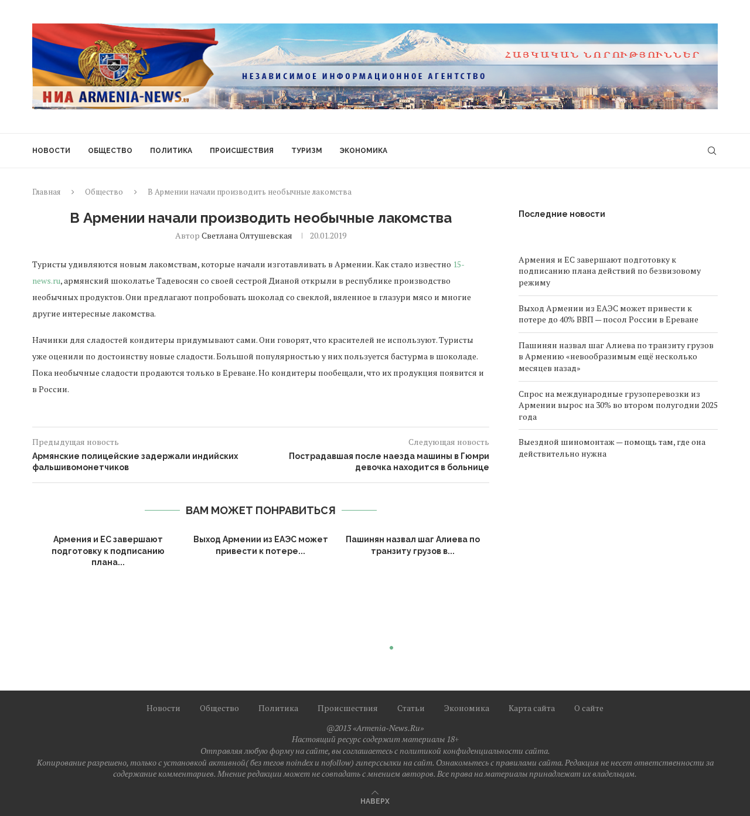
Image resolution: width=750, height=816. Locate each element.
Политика (171, 151)
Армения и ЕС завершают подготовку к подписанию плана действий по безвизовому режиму (610, 271)
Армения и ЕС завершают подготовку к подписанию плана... (108, 551)
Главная (46, 191)
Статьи (411, 707)
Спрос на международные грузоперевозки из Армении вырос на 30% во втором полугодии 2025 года (618, 405)
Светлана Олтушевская (247, 235)
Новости (51, 151)
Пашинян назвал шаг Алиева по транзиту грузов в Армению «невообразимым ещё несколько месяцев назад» (616, 356)
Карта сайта (532, 707)
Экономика (363, 151)
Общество (110, 151)
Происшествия (242, 151)
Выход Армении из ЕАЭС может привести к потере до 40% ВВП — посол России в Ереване (608, 313)
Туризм (306, 151)
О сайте (589, 707)
